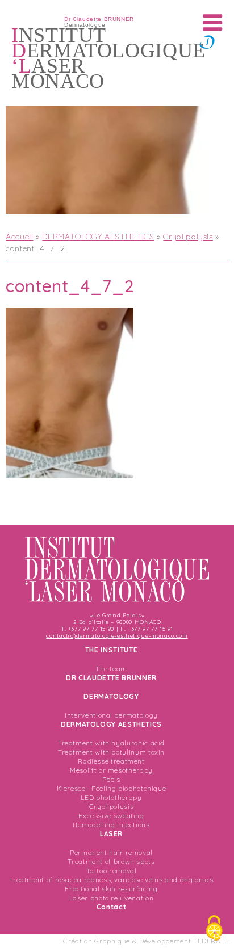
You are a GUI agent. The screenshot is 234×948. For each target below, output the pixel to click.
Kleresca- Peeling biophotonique (111, 788)
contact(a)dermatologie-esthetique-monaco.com (116, 635)
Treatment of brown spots (111, 861)
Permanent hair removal (111, 852)
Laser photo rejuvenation (111, 898)
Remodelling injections (111, 824)
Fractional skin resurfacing (111, 888)
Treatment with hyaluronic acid (111, 743)
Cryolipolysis (187, 236)
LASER (111, 833)
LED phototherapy (111, 797)
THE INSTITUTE (111, 650)
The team (111, 668)
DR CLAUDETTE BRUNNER (111, 677)
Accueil (19, 236)
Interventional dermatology (111, 715)
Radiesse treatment (111, 761)
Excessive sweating (111, 815)
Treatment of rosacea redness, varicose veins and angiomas (111, 879)
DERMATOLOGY (111, 696)
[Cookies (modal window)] (214, 928)
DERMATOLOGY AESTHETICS (98, 236)
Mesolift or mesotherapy (111, 770)
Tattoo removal (111, 870)
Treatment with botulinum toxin (111, 752)
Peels (111, 779)
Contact (111, 907)
